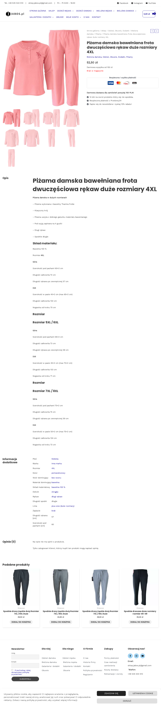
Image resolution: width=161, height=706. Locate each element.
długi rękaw (57, 496)
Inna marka (57, 463)
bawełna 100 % (58, 487)
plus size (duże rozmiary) (63, 506)
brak (54, 511)
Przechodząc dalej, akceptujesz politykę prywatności (21, 672)
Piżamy (98, 34)
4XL (53, 468)
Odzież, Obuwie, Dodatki (118, 31)
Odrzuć (127, 701)
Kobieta (55, 459)
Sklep (103, 31)
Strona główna (93, 31)
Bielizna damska (94, 57)
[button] (72, 11)
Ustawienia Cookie (143, 693)
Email (13, 662)
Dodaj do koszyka (21, 622)
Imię (13, 653)
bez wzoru (56, 478)
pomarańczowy (58, 473)
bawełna (55, 482)
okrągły (55, 492)
